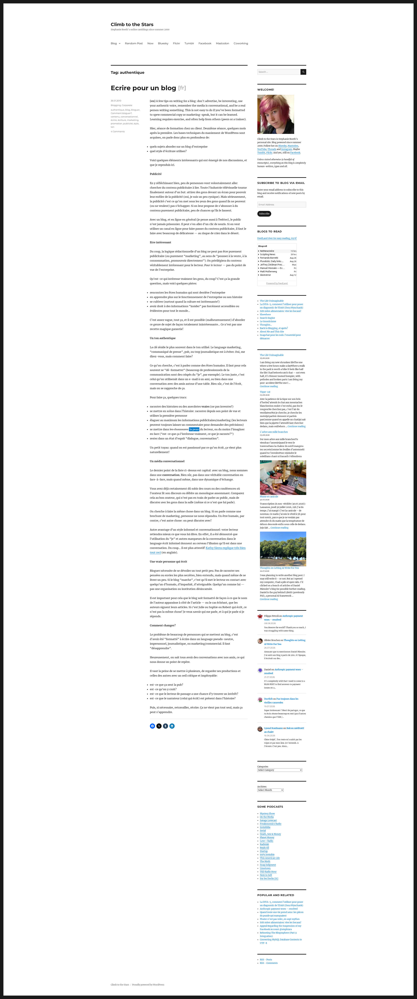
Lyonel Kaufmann (273, 728)
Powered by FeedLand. (277, 283)
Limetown (265, 868)
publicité (128, 123)
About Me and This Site (272, 331)
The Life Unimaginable (272, 301)
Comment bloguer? (121, 113)
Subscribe (264, 213)
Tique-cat (265, 392)
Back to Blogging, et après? (274, 328)
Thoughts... (266, 324)
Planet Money (267, 837)
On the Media (267, 817)
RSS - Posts (266, 959)
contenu (115, 116)
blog (127, 109)
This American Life (270, 858)
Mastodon (222, 43)
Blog (114, 43)
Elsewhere (265, 314)
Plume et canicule (269, 496)
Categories (262, 766)
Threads (272, 149)
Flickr (176, 43)
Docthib (268, 699)
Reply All (264, 847)
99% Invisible (267, 854)
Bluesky (163, 43)
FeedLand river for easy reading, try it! (277, 238)
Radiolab (264, 844)
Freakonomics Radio (270, 823)
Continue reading (269, 386)
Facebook (205, 43)
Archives (261, 786)
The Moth (265, 861)
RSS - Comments (269, 963)
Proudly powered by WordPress (148, 984)
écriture (122, 120)
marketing (132, 120)
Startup (264, 851)
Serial (263, 830)
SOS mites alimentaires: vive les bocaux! (280, 311)
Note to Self (266, 875)
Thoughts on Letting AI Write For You (279, 568)
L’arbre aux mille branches (274, 432)
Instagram (286, 149)
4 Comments (118, 131)
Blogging (116, 105)
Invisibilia (265, 827)
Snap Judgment (268, 864)
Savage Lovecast (268, 820)
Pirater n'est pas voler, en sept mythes (280, 919)
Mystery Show (267, 813)
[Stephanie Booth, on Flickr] (281, 114)
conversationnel (129, 116)
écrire (114, 120)
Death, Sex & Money (270, 834)
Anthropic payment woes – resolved (279, 908)
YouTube (261, 149)
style (136, 123)
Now (150, 43)
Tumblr (189, 43)
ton (112, 127)
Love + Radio (266, 841)
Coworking (241, 43)
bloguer (135, 109)
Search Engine (267, 318)
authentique (117, 109)
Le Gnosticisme (268, 321)
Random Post (134, 43)
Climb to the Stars (132, 24)
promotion (116, 123)
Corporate (127, 105)
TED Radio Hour (268, 871)
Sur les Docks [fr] (269, 878)
